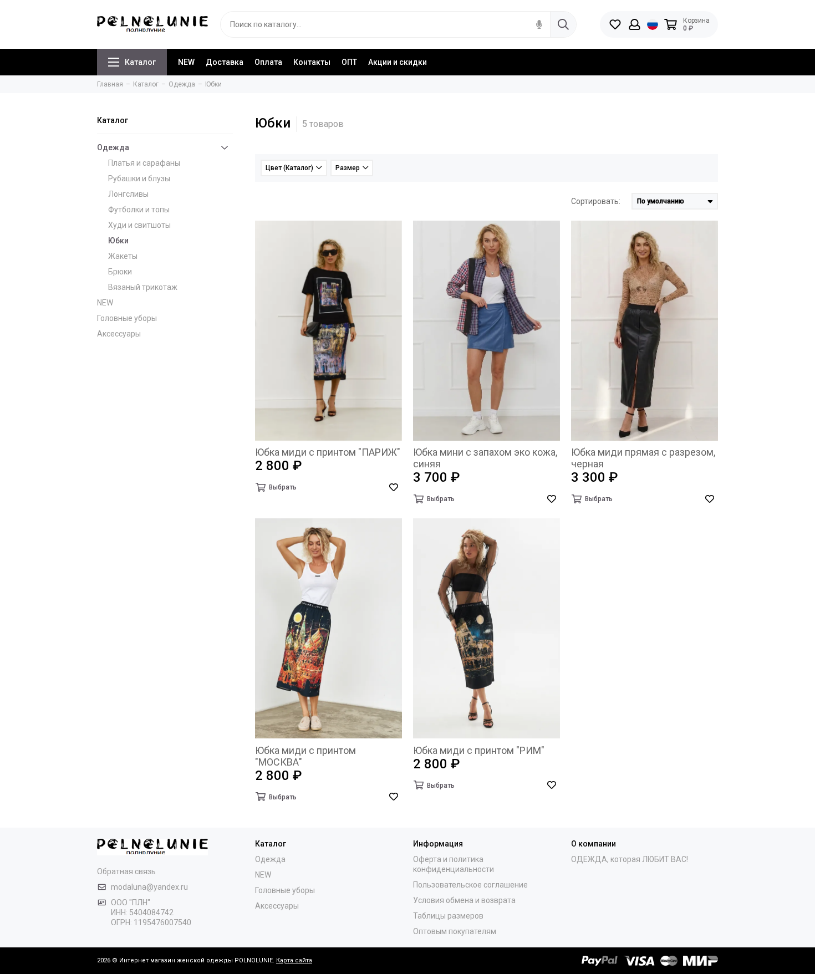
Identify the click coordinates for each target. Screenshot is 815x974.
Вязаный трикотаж (142, 287)
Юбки (118, 240)
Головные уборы (127, 318)
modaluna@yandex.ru (149, 887)
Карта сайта (294, 960)
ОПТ (349, 62)
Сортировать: (595, 201)
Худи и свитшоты (139, 225)
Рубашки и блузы (139, 178)
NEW (186, 62)
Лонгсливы (128, 194)
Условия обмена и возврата (464, 900)
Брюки (120, 271)
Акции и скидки (397, 62)
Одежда (113, 147)
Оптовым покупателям (454, 931)
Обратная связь (126, 871)
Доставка (224, 62)
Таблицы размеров (448, 915)
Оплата (268, 62)
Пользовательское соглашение (470, 884)
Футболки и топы (139, 209)
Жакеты (122, 256)
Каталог (140, 62)
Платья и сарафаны (144, 163)
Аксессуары (119, 333)
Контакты (311, 62)
